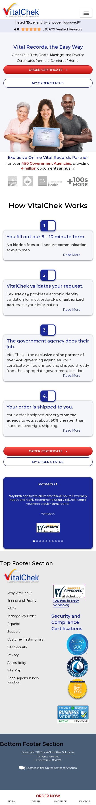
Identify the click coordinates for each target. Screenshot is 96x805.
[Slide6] (49, 541)
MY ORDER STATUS (47, 83)
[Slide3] (40, 541)
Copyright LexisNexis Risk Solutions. (48, 752)
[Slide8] (56, 541)
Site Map (14, 670)
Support (13, 632)
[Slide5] (46, 541)
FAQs (11, 608)
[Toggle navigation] (86, 13)
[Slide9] (59, 541)
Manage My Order (21, 616)
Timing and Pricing (22, 601)
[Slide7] (53, 541)
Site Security (17, 647)
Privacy (13, 655)
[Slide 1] (34, 541)
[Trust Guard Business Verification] (73, 714)
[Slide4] (43, 541)
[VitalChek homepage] (21, 575)
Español (13, 624)
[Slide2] (37, 541)
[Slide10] (62, 541)
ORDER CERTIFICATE (46, 70)
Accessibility (16, 663)
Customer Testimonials (25, 639)
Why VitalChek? (19, 593)
